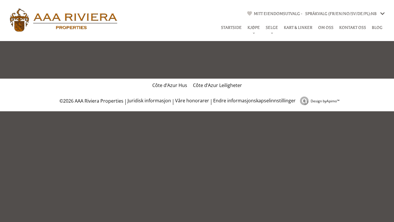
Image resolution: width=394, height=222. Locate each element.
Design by (325, 101)
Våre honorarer (192, 100)
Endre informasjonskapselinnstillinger (254, 100)
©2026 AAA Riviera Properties (90, 101)
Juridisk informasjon (149, 100)
